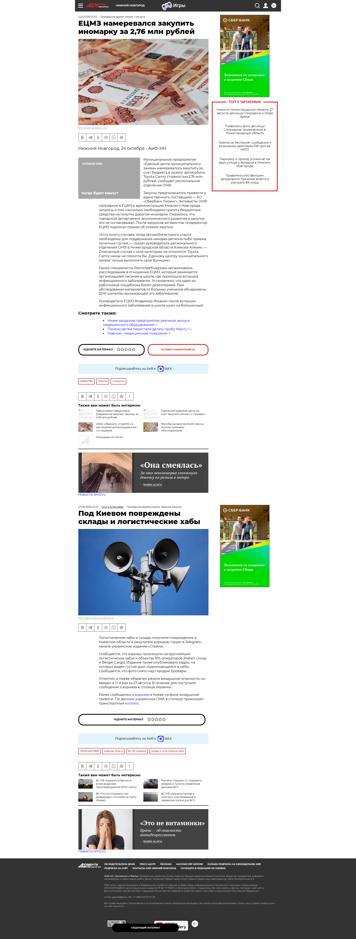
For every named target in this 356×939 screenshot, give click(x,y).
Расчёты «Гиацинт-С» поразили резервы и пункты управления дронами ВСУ (181, 784)
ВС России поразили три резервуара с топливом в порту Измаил (116, 797)
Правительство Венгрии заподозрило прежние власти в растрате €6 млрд (244, 179)
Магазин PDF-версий (189, 864)
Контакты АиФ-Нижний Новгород (154, 868)
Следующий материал (145, 927)
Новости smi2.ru (92, 494)
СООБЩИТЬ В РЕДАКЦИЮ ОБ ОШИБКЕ (203, 868)
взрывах (142, 695)
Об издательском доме (119, 864)
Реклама (166, 864)
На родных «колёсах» (109, 437)
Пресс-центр (148, 864)
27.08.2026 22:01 (88, 506)
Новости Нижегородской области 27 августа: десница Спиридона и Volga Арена (245, 113)
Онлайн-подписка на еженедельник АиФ (234, 864)
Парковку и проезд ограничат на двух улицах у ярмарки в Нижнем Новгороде (245, 162)
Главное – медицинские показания (137, 333)
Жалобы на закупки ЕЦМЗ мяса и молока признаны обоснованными (182, 427)
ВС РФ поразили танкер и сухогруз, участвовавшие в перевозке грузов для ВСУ (178, 797)
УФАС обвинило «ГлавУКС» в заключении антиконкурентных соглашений (116, 427)
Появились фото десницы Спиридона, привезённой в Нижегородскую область (245, 129)
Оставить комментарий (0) (178, 349)
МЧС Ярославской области (96, 617)
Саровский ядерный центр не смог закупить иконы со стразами (183, 412)
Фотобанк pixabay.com (93, 127)
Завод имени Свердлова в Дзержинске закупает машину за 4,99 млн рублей (117, 414)
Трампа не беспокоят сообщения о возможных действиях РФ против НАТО (244, 146)
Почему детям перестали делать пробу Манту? (148, 329)
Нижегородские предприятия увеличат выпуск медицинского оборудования (146, 323)
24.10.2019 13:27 (87, 16)
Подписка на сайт (116, 868)
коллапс (132, 703)
